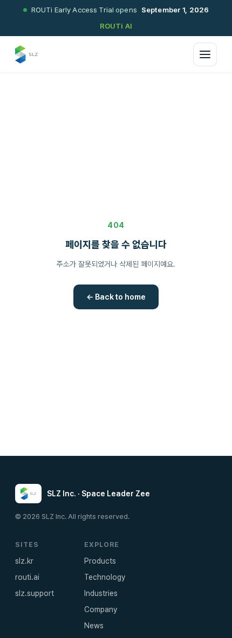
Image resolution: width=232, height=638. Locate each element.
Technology (104, 577)
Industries (101, 593)
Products (100, 561)
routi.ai (27, 577)
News (94, 625)
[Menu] (205, 54)
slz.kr (24, 561)
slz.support (34, 593)
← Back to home (116, 296)
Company (100, 609)
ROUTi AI (116, 26)
